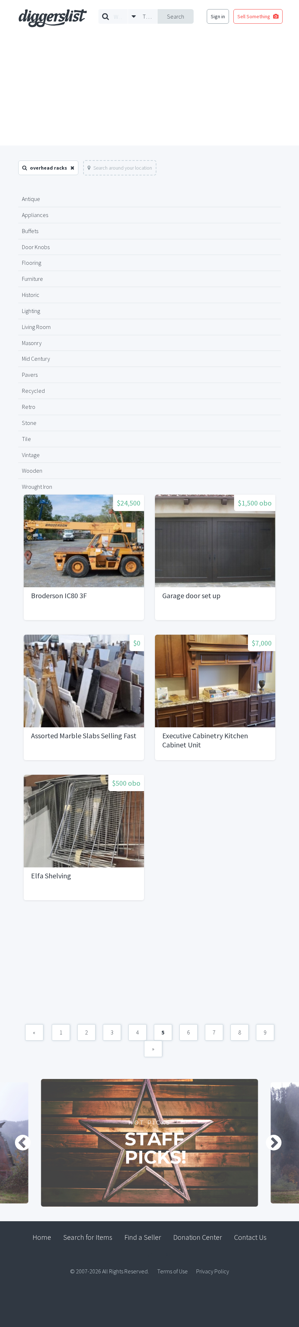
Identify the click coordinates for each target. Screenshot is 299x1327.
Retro (28, 406)
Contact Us (250, 1237)
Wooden (32, 470)
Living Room (36, 326)
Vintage (31, 455)
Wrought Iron (37, 486)
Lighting (31, 310)
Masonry (32, 343)
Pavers (30, 374)
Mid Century (36, 358)
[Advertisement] (149, 91)
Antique (31, 198)
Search (175, 16)
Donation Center (197, 1237)
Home (41, 1237)
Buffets (30, 231)
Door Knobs (36, 247)
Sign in (218, 16)
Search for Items (87, 1237)
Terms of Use (172, 1271)
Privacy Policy (212, 1271)
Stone (29, 422)
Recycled (33, 390)
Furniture (32, 278)
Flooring (31, 262)
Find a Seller (142, 1237)
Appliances (35, 214)
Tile (26, 438)
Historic (30, 294)
